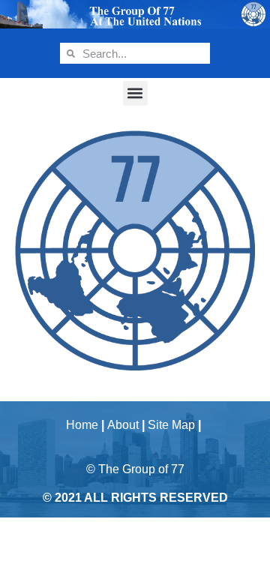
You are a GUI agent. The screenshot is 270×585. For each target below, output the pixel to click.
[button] (135, 93)
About (123, 424)
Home (82, 424)
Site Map (171, 424)
